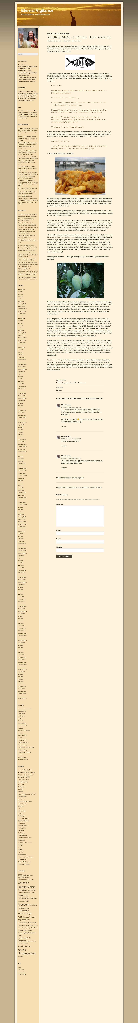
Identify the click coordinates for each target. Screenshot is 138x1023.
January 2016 (21, 572)
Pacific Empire (21, 816)
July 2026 (20, 291)
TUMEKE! (20, 849)
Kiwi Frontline (21, 787)
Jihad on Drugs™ (25, 913)
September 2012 (22, 669)
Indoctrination (23, 911)
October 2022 (21, 396)
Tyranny (22, 949)
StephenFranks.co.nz (23, 825)
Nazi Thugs (28, 928)
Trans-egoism (21, 840)
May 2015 (20, 592)
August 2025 (21, 318)
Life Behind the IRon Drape (75, 76)
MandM (20, 733)
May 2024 (20, 352)
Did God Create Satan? (24, 268)
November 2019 (22, 471)
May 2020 (20, 456)
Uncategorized (27, 953)
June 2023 (20, 376)
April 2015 (21, 594)
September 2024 (22, 345)
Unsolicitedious (22, 854)
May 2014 (20, 621)
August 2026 (21, 289)
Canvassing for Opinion (24, 777)
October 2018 (21, 502)
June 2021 (20, 429)
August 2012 (21, 672)
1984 (20, 875)
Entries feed (21, 969)
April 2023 (21, 381)
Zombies (21, 956)
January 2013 (21, 659)
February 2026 (22, 304)
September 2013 (22, 640)
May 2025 (20, 325)
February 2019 (22, 492)
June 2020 (20, 454)
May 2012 (20, 679)
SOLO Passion (21, 823)
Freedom (23, 904)
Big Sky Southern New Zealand (26, 774)
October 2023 (21, 366)
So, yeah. (59, 389)
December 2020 (22, 444)
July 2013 (20, 645)
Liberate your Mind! (27, 922)
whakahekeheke (22, 859)
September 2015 (22, 582)
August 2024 (21, 347)
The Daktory (21, 830)
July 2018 (20, 507)
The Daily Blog (21, 828)
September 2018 (22, 504)
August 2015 (21, 584)
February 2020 (22, 463)
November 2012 (22, 664)
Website (59, 547)
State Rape (29, 941)
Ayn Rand (30, 875)
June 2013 (20, 647)
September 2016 (22, 553)
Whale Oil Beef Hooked (24, 862)
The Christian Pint (22, 740)
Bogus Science (22, 880)
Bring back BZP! (28, 196)
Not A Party (21, 806)
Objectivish (21, 813)
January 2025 (21, 335)
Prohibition (34, 928)
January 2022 (21, 412)
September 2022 (22, 398)
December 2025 (22, 308)
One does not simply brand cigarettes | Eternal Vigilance (82, 487)
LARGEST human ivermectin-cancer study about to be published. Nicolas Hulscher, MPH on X (27, 152)
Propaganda (22, 930)
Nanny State (32, 925)
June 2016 (20, 560)
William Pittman (22, 198)
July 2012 (20, 674)
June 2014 (20, 618)
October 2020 (21, 449)
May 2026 (20, 296)
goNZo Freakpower (23, 782)
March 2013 (21, 655)
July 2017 (20, 534)
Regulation (65, 33)
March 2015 (21, 596)
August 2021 (21, 425)
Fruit (52, 33)
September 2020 (22, 451)
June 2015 (20, 589)
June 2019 (20, 483)
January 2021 (21, 442)
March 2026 (21, 301)
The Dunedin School (23, 742)
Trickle (19, 847)
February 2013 (22, 657)
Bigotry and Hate (23, 877)
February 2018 (22, 517)
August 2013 (21, 642)
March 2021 (21, 437)
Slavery (27, 938)
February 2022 (22, 410)
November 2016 (22, 550)
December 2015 (22, 575)
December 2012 (22, 662)
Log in (19, 967)
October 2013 (21, 638)
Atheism (25, 875)
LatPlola (20, 176)
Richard (67, 41)
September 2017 (22, 529)
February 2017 (22, 543)
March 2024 (21, 357)
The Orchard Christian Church (26, 747)
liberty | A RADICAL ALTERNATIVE (27, 794)
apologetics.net (22, 711)
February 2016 (22, 570)
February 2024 (22, 359)
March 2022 (21, 408)
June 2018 (20, 509)
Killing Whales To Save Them (57, 46)
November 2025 (22, 311)
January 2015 (21, 601)
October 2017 (21, 526)
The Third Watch (22, 835)
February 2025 (22, 333)
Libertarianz (21, 925)
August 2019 (21, 478)
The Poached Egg (22, 750)
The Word (20, 754)
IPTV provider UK (22, 188)
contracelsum (21, 713)
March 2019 (21, 490)
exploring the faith (22, 725)
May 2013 (20, 650)
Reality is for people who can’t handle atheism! (70, 382)
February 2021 (22, 439)
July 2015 (20, 587)
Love (27, 925)
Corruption (21, 892)
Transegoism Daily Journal (25, 842)
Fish (48, 33)
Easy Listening (23, 898)
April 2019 (21, 488)
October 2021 (21, 420)
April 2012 (21, 681)
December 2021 (22, 415)
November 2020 (22, 446)
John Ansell (21, 784)
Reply (65, 426)
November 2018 (22, 500)
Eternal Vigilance (22, 723)
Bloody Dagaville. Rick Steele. (25, 222)
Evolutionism (21, 901)
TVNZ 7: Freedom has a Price (82, 73)
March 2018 (21, 514)
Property (58, 33)
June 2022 (20, 405)
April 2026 (21, 299)
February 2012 (22, 686)
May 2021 (20, 432)
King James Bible (24, 920)
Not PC (20, 808)
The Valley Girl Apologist (24, 752)
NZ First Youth (22, 811)
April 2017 (21, 538)
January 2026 (21, 306)
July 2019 (20, 480)
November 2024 (22, 340)
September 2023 (22, 369)
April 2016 (21, 565)
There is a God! (23, 943)
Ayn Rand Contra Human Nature (26, 772)
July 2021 (20, 427)
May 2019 (20, 485)
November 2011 (22, 693)
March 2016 (21, 567)
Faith (26, 901)
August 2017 (21, 531)
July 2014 (20, 616)
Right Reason (21, 738)
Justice (21, 916)
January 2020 (21, 466)
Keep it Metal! (30, 917)
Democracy (23, 895)
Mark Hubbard (66, 405)
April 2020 (21, 458)
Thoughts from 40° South (24, 837)
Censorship (31, 880)
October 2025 (21, 313)
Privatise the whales (54, 360)
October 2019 (21, 473)
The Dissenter (21, 833)
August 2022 (21, 400)
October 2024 (21, 342)
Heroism (21, 908)
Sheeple (21, 938)
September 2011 (22, 698)
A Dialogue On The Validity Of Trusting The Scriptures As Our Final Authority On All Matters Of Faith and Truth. (28, 272)
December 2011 (22, 691)
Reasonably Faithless (23, 820)
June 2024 (20, 350)
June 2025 (20, 323)
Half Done (20, 728)
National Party (21, 928)
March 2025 (21, 330)
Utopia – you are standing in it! (26, 857)
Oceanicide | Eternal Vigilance (73, 478)
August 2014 (21, 613)
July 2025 (20, 320)
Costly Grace (21, 716)
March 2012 (21, 684)
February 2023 (22, 386)
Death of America (30, 892)
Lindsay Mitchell (22, 803)
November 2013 (22, 635)
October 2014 (21, 609)
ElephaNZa (21, 721)
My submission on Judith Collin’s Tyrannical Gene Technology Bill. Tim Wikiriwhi (27, 168)
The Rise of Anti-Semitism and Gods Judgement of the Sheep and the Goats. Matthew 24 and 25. (28, 254)
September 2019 (22, 475)
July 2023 (20, 374)
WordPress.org (22, 974)
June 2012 (20, 676)
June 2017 (20, 536)
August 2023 (21, 371)
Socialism (22, 940)
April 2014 (21, 623)
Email (58, 539)
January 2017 (21, 546)
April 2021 (21, 434)
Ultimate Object (22, 757)
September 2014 (22, 611)
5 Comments (77, 41)
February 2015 (22, 599)
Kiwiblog (20, 789)
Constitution (31, 890)
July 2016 (20, 558)
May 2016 (20, 563)
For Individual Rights (23, 779)
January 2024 (21, 362)
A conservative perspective (25, 708)
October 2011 (21, 696)
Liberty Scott (21, 799)
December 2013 (22, 633)
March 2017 (21, 541)
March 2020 (21, 461)
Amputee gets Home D (30, 136)
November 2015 (22, 577)
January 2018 (21, 519)
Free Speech (33, 905)
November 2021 (22, 417)
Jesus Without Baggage (24, 730)
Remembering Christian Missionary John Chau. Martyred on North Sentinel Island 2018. (27, 218)
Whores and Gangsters (24, 864)
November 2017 (22, 524)
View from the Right (23, 759)
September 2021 (22, 422)
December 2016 (22, 548)
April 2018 (21, 512)
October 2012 (21, 667)
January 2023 (21, 388)
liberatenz (20, 791)
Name (58, 530)
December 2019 (22, 468)
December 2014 (22, 604)
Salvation (30, 930)
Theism (34, 941)
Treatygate (20, 845)
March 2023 (21, 383)
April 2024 (21, 354)
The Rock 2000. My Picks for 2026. (27, 225)
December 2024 (22, 337)
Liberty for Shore (22, 796)
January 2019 (21, 495)
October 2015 (21, 580)
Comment (60, 504)
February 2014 (22, 628)
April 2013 (21, 652)
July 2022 (20, 403)
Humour (26, 908)
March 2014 (21, 626)
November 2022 (22, 393)
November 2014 (22, 606)
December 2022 (22, 391)
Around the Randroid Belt (25, 770)
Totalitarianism (24, 946)
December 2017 (22, 521)
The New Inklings (22, 745)
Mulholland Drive (22, 735)
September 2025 (22, 316)
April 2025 (21, 328)
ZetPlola (20, 128)
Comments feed (22, 972)
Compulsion (22, 890)
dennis (19, 718)
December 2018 (22, 497)
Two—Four (21, 852)
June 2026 (20, 294)
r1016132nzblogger (23, 818)
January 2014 (21, 630)
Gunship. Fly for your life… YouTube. (27, 214)
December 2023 (22, 364)
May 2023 (20, 379)
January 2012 (21, 688)
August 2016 (21, 555)
